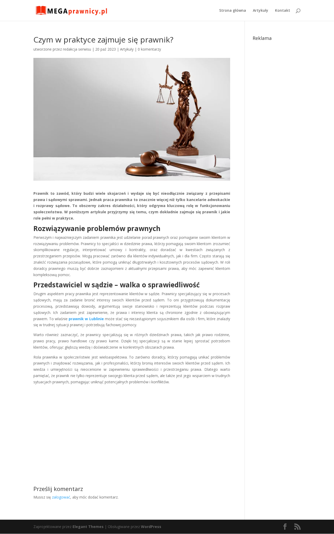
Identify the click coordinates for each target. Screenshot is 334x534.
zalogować (61, 497)
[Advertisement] (131, 425)
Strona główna (232, 11)
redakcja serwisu (77, 49)
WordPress (151, 526)
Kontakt (282, 11)
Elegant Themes (88, 526)
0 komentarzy (149, 49)
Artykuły (260, 11)
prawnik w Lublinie (86, 318)
